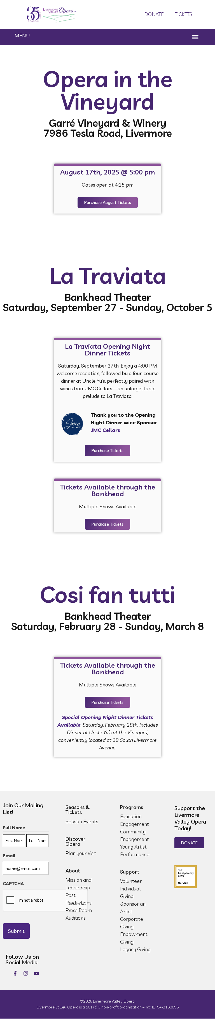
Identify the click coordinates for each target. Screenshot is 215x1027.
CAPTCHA (13, 883)
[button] (195, 37)
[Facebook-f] (15, 973)
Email (9, 855)
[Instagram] (25, 973)
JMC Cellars (105, 430)
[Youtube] (36, 973)
